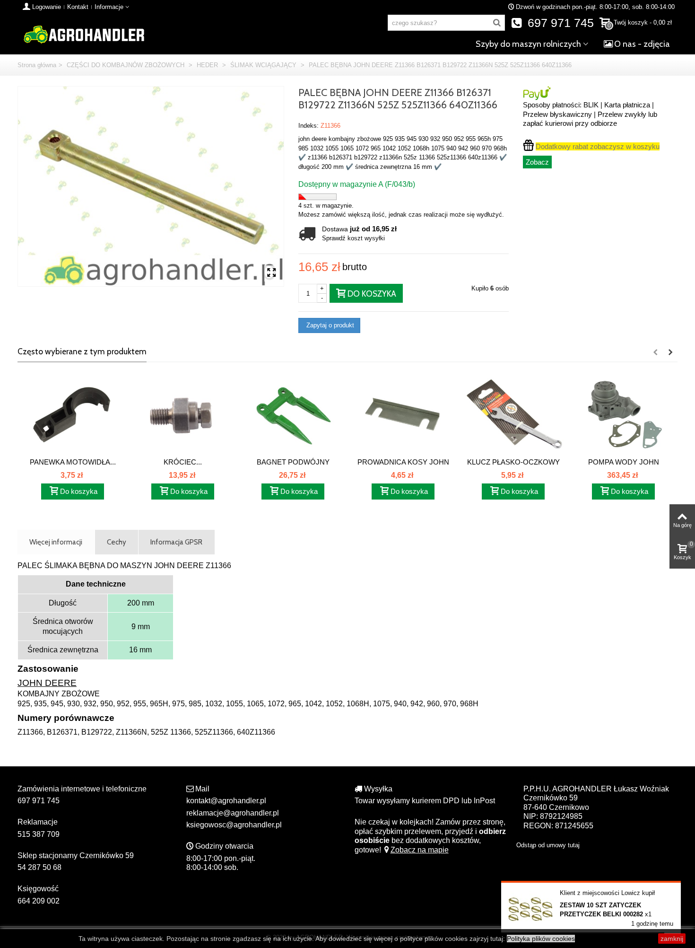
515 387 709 (38, 834)
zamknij (671, 938)
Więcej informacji (55, 541)
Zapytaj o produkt (329, 325)
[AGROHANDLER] (83, 33)
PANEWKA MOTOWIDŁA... (73, 462)
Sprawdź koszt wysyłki (353, 238)
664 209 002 (38, 901)
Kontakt (77, 6)
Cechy (116, 541)
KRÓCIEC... (183, 462)
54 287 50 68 (39, 867)
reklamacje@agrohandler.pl (232, 813)
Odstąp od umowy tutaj (548, 845)
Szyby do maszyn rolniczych (528, 44)
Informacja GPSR (176, 541)
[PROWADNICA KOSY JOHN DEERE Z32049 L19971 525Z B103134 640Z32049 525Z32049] (403, 414)
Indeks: (308, 125)
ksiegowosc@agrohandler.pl (234, 825)
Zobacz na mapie (420, 850)
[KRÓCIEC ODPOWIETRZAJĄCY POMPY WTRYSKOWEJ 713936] (182, 414)
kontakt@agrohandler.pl (226, 801)
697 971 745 (559, 23)
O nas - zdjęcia (642, 44)
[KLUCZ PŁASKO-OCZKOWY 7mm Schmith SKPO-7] (513, 414)
